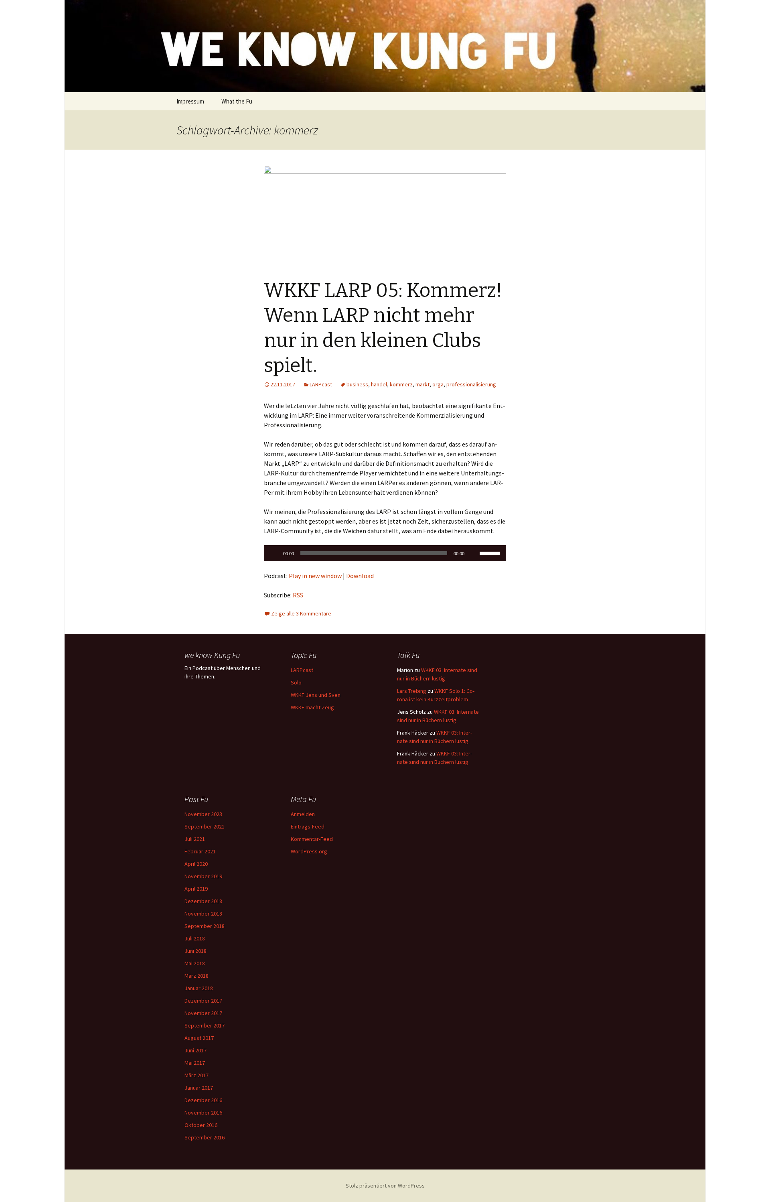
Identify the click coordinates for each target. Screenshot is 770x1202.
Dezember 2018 (203, 901)
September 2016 (204, 1137)
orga (438, 384)
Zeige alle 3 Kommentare (301, 613)
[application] (385, 553)
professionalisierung (471, 384)
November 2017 (203, 1013)
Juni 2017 (195, 1050)
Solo (296, 682)
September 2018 (204, 926)
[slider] (491, 552)
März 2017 (196, 1075)
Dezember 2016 (203, 1100)
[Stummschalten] (473, 553)
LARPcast (321, 384)
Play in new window (315, 576)
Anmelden (303, 814)
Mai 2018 (194, 963)
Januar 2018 (198, 988)
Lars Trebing (411, 690)
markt (422, 384)
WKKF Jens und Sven (315, 694)
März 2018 (196, 975)
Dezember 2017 (203, 1000)
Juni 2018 (195, 950)
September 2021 (204, 826)
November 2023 (203, 814)
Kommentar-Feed (312, 839)
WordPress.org (309, 851)
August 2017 (199, 1038)
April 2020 (196, 863)
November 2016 (203, 1112)
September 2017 (204, 1025)
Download (360, 576)
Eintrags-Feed (307, 826)
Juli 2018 (194, 938)
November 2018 (203, 913)
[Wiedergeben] (274, 553)
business (357, 384)
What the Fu (236, 101)
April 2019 (196, 888)
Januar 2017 (198, 1087)
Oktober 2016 (200, 1125)
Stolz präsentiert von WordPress (385, 1185)
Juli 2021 (194, 839)
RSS (298, 595)
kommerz (401, 384)
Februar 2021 (200, 851)
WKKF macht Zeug (312, 707)
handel (379, 384)
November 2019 (203, 876)
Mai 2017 (194, 1062)
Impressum (190, 101)
